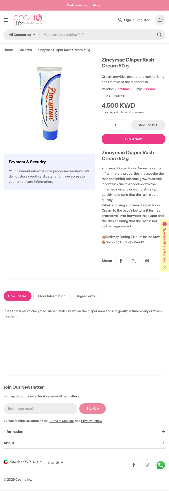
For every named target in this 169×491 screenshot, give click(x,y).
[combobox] (84, 34)
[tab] (18, 296)
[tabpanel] (84, 313)
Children (25, 50)
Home (8, 50)
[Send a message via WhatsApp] (161, 465)
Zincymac (122, 89)
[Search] (159, 34)
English (53, 462)
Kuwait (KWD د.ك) (24, 462)
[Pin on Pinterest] (147, 260)
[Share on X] (134, 260)
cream (149, 89)
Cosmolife (23, 479)
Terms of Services (61, 421)
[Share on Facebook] (121, 260)
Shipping (108, 112)
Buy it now (133, 139)
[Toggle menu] (6, 20)
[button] (164, 245)
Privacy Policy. (91, 421)
